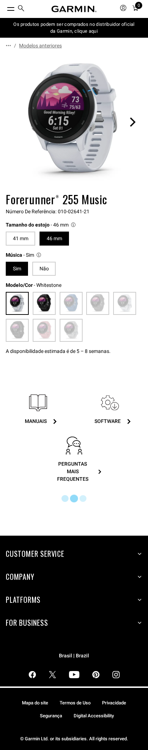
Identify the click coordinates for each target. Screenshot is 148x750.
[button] (41, 225)
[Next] (132, 122)
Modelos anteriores (40, 45)
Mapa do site (35, 702)
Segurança (51, 715)
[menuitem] (21, 9)
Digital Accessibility (94, 715)
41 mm (20, 238)
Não (44, 268)
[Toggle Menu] (4, 7)
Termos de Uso (75, 702)
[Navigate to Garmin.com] (74, 9)
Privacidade (114, 702)
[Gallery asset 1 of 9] (74, 122)
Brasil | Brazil (74, 656)
